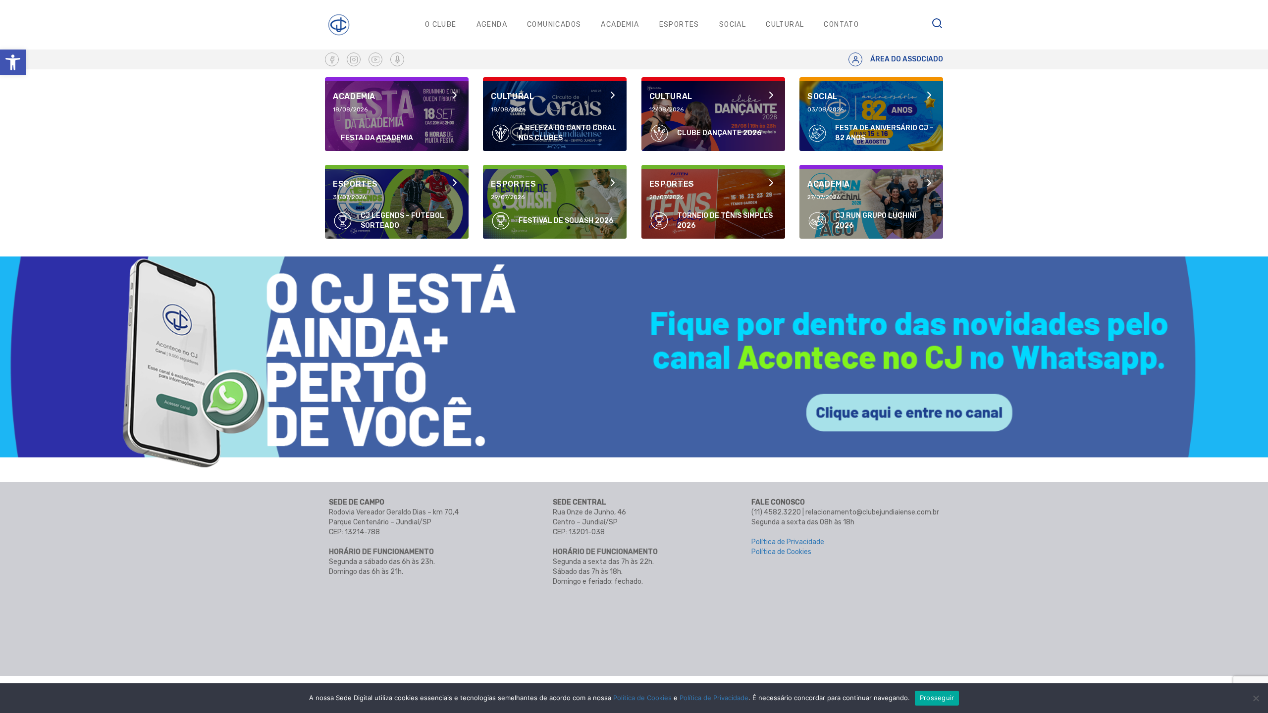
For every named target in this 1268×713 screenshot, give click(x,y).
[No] (1256, 698)
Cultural (785, 24)
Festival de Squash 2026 (566, 220)
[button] (13, 62)
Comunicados (554, 24)
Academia (620, 24)
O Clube (441, 24)
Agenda (491, 24)
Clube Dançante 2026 (719, 133)
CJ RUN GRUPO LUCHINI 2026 (875, 220)
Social (732, 24)
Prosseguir (937, 698)
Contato (841, 24)
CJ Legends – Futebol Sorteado (402, 220)
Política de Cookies (781, 552)
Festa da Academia (377, 138)
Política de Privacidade (787, 542)
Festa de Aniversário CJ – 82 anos (884, 133)
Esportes (679, 24)
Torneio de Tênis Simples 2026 (725, 220)
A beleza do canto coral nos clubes (568, 133)
